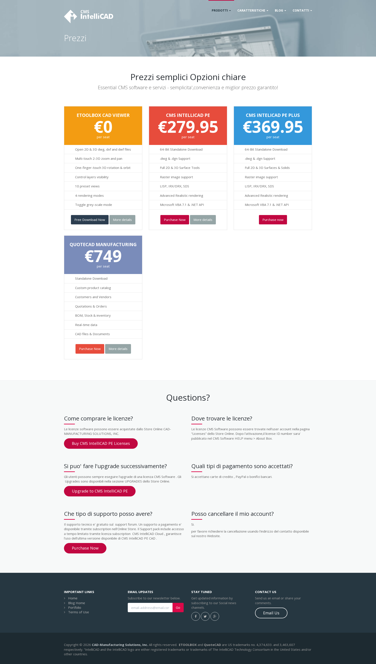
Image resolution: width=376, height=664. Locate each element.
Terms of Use (78, 612)
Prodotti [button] (220, 10)
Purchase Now (175, 219)
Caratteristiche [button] (251, 10)
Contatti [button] (301, 10)
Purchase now (273, 219)
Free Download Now (89, 219)
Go (178, 607)
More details (122, 219)
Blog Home (76, 603)
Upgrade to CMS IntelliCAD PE (100, 491)
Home (72, 598)
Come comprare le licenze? (98, 418)
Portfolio (74, 607)
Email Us (271, 612)
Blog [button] (279, 10)
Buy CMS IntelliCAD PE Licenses (101, 443)
